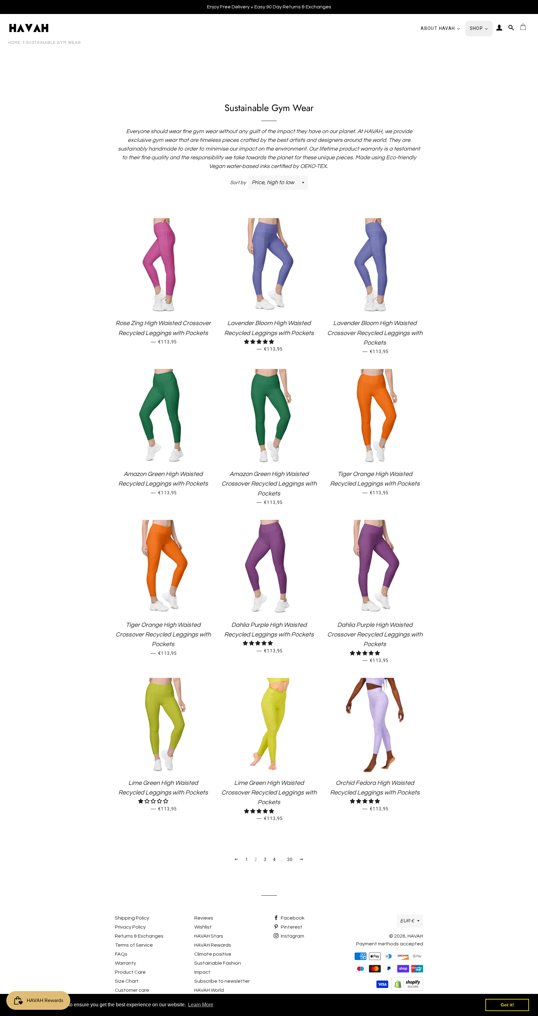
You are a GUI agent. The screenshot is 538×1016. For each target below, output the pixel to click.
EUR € (407, 920)
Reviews (203, 918)
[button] (259, 341)
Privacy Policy (130, 927)
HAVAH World (209, 990)
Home (14, 42)
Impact (202, 972)
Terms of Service (134, 945)
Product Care (130, 972)
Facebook (292, 918)
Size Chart (127, 981)
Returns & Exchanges (139, 936)
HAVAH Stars (208, 936)
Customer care (132, 990)
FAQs (121, 954)
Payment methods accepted (389, 943)
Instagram (292, 936)
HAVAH (415, 936)
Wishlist (203, 927)
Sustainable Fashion (217, 963)
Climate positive (212, 954)
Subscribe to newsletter (222, 981)
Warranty (125, 963)
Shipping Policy (132, 918)
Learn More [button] (200, 1004)
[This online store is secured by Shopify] (407, 989)
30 (290, 859)
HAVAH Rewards (212, 945)
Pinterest (291, 927)
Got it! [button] (507, 1004)
